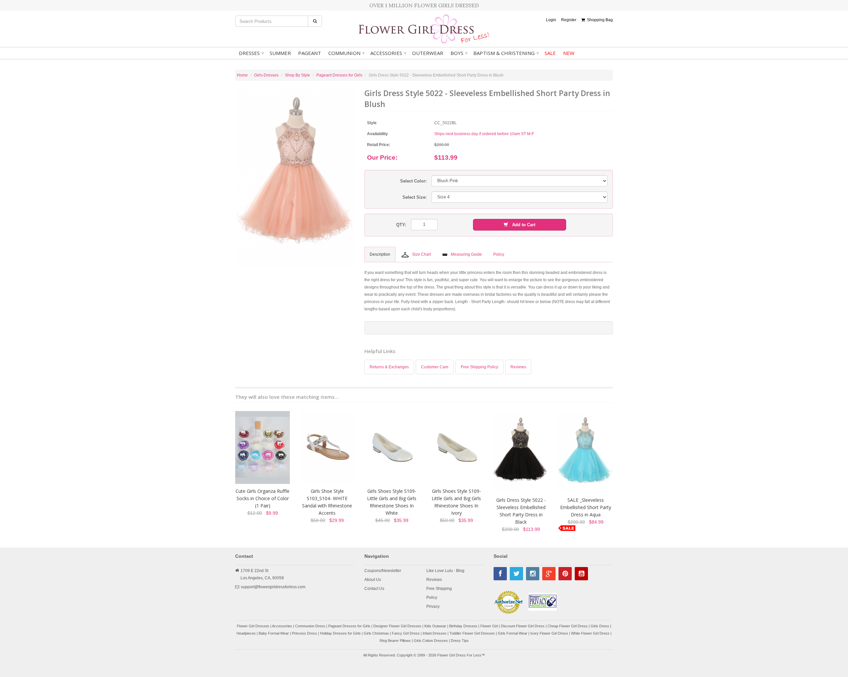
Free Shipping (439, 588)
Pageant (309, 53)
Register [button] (568, 20)
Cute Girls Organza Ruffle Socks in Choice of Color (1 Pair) (263, 498)
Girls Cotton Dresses (431, 641)
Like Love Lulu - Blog (445, 570)
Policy (431, 597)
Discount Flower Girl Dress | (524, 626)
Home (242, 75)
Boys (459, 53)
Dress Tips (460, 641)
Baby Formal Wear (274, 633)
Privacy (433, 606)
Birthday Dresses (463, 626)
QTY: (401, 224)
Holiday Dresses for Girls (340, 633)
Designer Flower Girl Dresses (397, 626)
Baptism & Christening (506, 53)
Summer (280, 53)
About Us (372, 579)
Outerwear (427, 53)
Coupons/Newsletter (382, 570)
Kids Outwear (435, 626)
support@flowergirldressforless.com (273, 587)
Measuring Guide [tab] (466, 254)
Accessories (388, 53)
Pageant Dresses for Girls (339, 75)
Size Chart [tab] (421, 254)
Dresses (251, 53)
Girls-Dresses (266, 75)
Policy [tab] (498, 254)
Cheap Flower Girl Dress (568, 626)
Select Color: (413, 181)
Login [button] (551, 20)
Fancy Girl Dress (406, 633)
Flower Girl (489, 626)
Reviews (518, 367)
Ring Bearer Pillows (395, 641)
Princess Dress (304, 633)
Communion (346, 53)
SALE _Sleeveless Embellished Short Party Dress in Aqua (585, 507)
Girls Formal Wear (512, 633)
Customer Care (435, 367)
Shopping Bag (599, 20)
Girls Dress (600, 626)
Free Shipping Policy (479, 367)
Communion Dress (310, 626)
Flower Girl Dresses (253, 626)
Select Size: (414, 197)
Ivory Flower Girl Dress (549, 633)
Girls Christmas (376, 633)
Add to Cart (521, 224)
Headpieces (246, 633)
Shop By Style (297, 75)
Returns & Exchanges (389, 367)
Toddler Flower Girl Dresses (472, 633)
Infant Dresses (435, 633)
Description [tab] (380, 254)
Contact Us (374, 588)
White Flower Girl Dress (590, 633)
